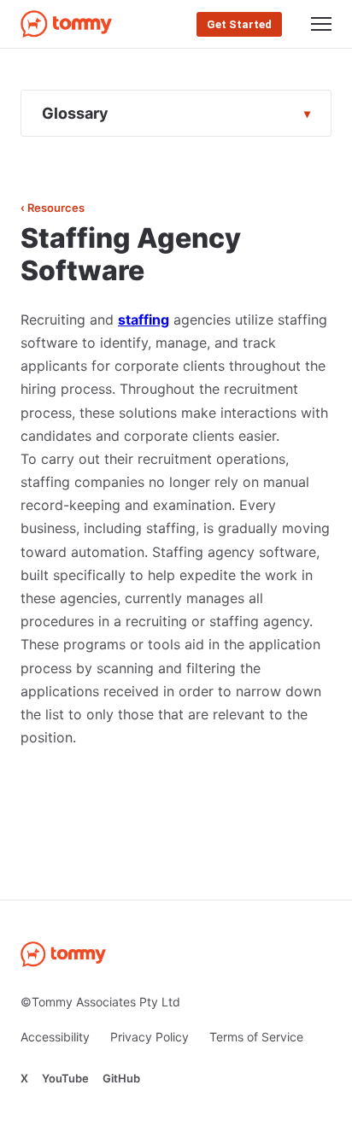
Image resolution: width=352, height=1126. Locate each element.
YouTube (65, 1078)
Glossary (75, 113)
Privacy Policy (149, 1036)
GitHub (121, 1078)
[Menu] (321, 24)
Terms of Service (256, 1036)
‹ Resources (53, 207)
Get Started (239, 24)
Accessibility (55, 1036)
